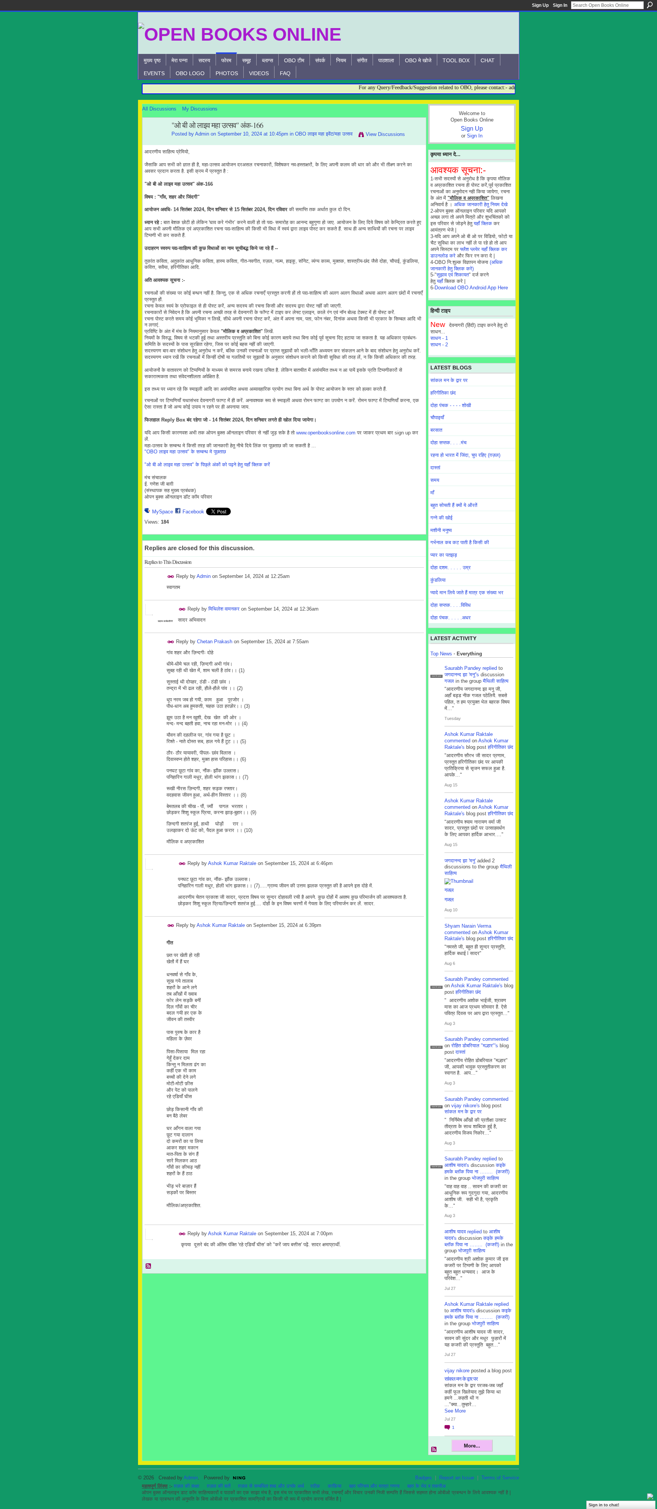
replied (489, 668)
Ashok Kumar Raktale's (477, 985)
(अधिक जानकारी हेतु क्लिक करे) (466, 265)
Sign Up (540, 5)
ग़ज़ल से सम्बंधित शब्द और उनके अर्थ (271, 1486)
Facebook (193, 512)
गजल (449, 681)
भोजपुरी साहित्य (485, 1178)
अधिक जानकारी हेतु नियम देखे (481, 204)
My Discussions (199, 109)
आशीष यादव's (456, 1165)
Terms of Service (500, 1478)
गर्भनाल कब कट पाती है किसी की (459, 542)
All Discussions (159, 109)
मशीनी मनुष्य (441, 530)
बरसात (436, 430)
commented (457, 740)
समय (434, 480)
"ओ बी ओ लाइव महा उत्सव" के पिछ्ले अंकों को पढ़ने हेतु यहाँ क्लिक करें (207, 464)
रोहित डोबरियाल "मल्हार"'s (474, 1045)
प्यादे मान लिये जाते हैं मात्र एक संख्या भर (466, 592)
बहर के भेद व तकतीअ (426, 1486)
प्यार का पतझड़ (443, 555)
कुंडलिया (438, 580)
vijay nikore (457, 1370)
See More (455, 1411)
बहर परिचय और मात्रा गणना (374, 1486)
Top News (441, 654)
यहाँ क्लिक (483, 223)
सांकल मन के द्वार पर (449, 380)
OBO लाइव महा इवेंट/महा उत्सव (323, 134)
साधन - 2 (439, 344)
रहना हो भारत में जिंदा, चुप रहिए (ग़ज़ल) (465, 455)
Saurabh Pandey (462, 668)
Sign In (560, 5)
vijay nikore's (465, 1105)
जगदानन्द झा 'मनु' (460, 860)
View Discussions (385, 134)
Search (650, 5)
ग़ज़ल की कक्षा (186, 1486)
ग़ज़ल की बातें (218, 1486)
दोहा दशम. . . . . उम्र (450, 567)
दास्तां (435, 467)
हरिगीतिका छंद (443, 393)
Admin (202, 134)
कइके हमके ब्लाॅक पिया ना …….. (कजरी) (476, 1168)
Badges (423, 1478)
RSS (148, 1266)
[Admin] (155, 142)
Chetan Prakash (214, 641)
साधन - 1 (439, 338)
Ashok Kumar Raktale (232, 863)
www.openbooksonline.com (325, 433)
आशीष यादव (455, 1231)
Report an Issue (456, 1478)
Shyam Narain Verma (467, 926)
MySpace (162, 512)
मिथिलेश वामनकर (224, 609)
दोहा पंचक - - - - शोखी (450, 405)
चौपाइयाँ (437, 417)
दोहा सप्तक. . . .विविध (450, 605)
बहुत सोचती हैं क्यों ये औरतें (453, 505)
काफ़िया (334, 1486)
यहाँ (440, 281)
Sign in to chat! (604, 1505)
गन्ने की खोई (441, 518)
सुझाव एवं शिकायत (452, 275)
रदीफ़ (315, 1486)
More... (472, 1446)
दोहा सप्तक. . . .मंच (448, 442)
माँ (432, 493)
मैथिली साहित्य (495, 681)
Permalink (171, 576)
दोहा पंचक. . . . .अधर (450, 617)
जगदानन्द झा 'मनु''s (461, 674)
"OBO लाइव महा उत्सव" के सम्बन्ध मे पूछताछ (185, 452)
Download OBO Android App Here (471, 287)
